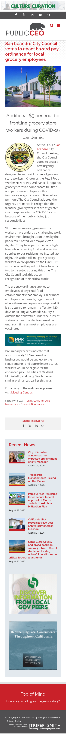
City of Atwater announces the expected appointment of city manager (42, 457)
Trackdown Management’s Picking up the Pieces (42, 478)
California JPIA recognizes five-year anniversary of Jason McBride (41, 524)
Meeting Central (21, 392)
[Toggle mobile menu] (59, 25)
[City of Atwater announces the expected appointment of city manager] (17, 457)
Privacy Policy (14, 721)
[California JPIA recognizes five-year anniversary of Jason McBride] (17, 524)
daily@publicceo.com (49, 717)
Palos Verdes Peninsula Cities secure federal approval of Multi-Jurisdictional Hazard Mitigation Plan (42, 500)
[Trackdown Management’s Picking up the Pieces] (17, 479)
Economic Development (32, 404)
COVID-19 (38, 400)
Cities (29, 400)
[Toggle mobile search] (52, 25)
